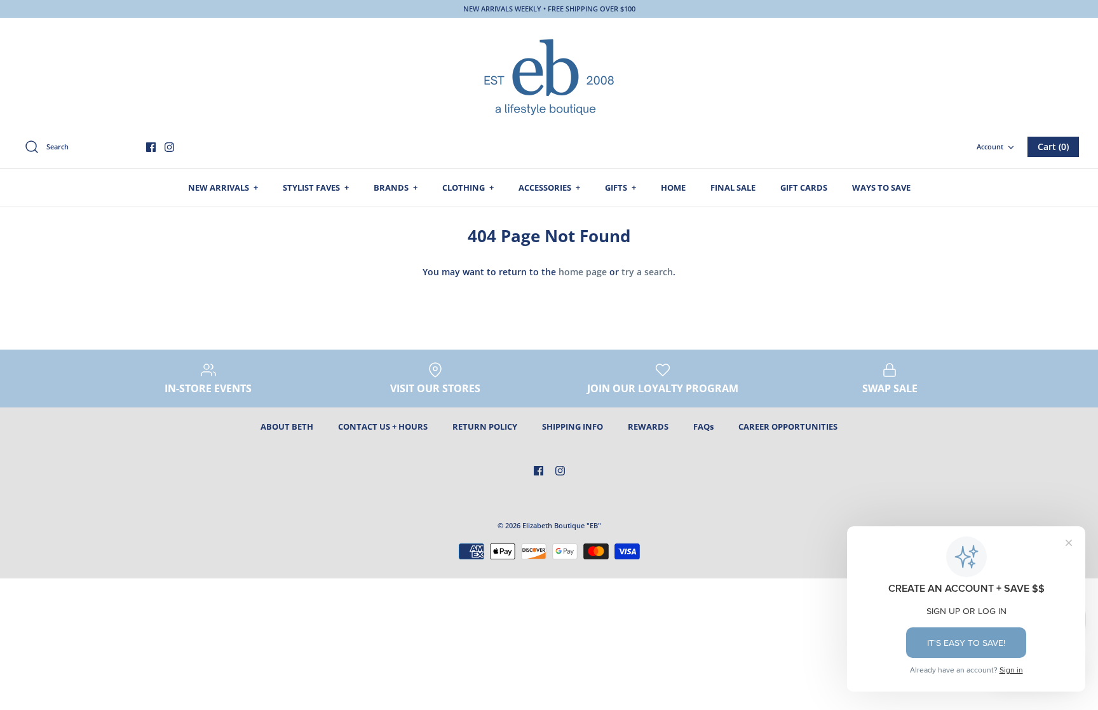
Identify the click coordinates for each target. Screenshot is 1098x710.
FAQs (703, 426)
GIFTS (620, 187)
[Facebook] (151, 147)
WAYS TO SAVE (881, 187)
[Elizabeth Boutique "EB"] (549, 76)
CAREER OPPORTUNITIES (787, 426)
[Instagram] (169, 147)
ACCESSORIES (549, 187)
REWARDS (648, 426)
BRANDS (395, 187)
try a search (647, 272)
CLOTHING (468, 187)
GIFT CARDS (803, 187)
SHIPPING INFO (572, 426)
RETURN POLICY (484, 426)
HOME (673, 187)
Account (990, 146)
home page (583, 272)
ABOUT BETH (287, 426)
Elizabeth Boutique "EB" (561, 525)
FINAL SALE (733, 187)
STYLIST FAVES (316, 187)
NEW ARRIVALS (223, 187)
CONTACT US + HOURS (383, 426)
